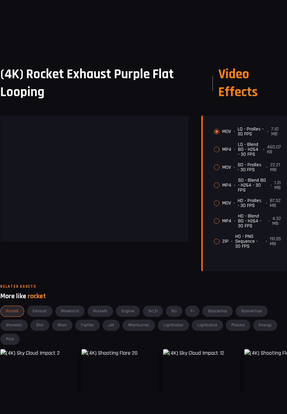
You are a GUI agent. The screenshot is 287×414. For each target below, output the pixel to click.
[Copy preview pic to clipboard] (91, 382)
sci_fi (153, 311)
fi (192, 311)
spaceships (251, 311)
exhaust (40, 311)
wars (62, 325)
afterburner (138, 325)
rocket (12, 311)
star (40, 325)
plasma (238, 325)
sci (174, 311)
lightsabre (207, 325)
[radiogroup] (247, 188)
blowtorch (70, 311)
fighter (87, 325)
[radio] (216, 131)
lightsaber (173, 325)
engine (127, 311)
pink (10, 339)
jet (111, 325)
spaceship (217, 311)
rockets (100, 311)
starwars (14, 325)
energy (265, 325)
